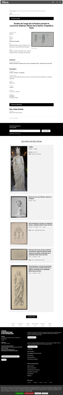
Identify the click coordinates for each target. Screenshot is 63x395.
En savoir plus (44, 393)
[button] (46, 131)
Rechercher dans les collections (14, 126)
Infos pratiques (35, 323)
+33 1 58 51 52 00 (5, 343)
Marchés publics (31, 357)
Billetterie (42, 323)
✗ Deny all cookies (29, 393)
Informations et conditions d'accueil (9, 350)
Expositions (20, 323)
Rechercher (57, 2)
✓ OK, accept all (19, 393)
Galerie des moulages (14, 41)
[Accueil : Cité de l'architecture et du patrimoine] (27, 2)
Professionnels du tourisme (33, 369)
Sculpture (16, 72)
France (2, 340)
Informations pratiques (32, 359)
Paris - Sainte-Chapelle (16, 109)
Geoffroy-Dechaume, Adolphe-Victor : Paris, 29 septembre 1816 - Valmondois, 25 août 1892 (30, 63)
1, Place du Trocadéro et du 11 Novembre (10, 337)
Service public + (31, 351)
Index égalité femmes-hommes (34, 353)
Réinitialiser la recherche (15, 133)
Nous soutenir (31, 337)
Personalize (37, 393)
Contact (50, 323)
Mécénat (29, 375)
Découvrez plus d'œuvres (15, 14)
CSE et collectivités (31, 368)
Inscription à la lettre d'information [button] (10, 356)
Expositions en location (32, 371)
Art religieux (21, 72)
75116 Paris (4, 338)
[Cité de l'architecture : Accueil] (7, 334)
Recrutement (30, 355)
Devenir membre (32, 346)
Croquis (11, 72)
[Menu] (60, 2)
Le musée (27, 323)
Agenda (13, 323)
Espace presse (30, 366)
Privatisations (30, 373)
